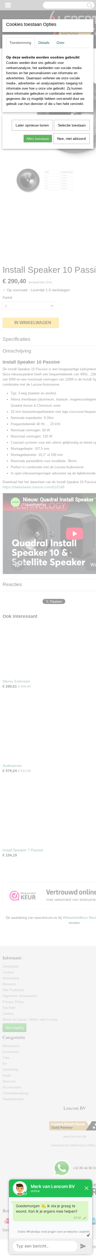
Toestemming (20, 43)
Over (61, 43)
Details (43, 43)
